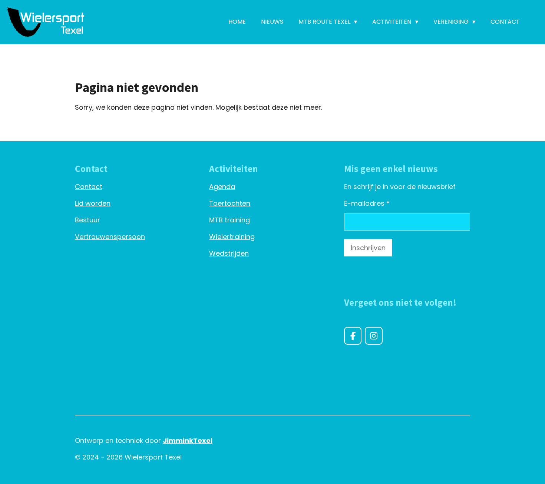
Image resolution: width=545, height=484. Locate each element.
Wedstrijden (229, 253)
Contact (88, 186)
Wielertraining (232, 236)
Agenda (222, 186)
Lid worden (92, 203)
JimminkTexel (187, 440)
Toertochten (229, 203)
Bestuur (87, 220)
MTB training (229, 220)
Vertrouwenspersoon (110, 236)
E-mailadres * (367, 203)
